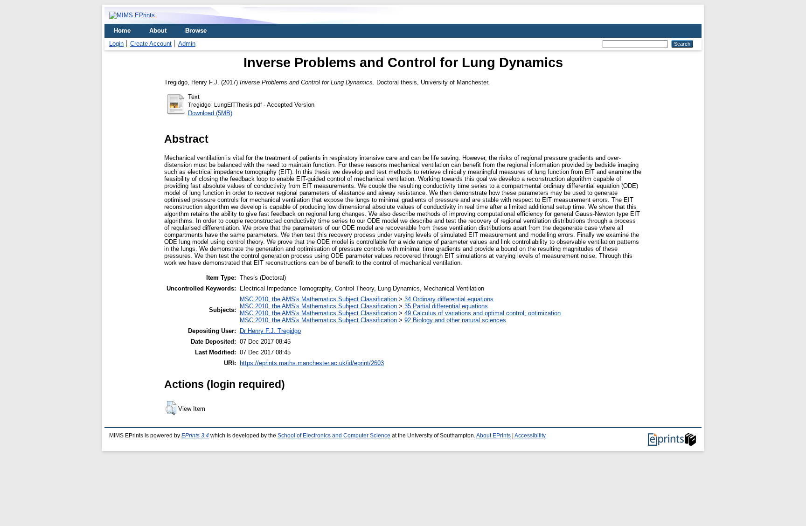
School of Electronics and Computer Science (334, 435)
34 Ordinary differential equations (448, 299)
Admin (186, 43)
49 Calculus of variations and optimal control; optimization (482, 313)
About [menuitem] (158, 30)
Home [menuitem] (122, 30)
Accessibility (530, 435)
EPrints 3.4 (195, 435)
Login (116, 43)
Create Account (151, 43)
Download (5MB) (210, 113)
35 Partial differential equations (446, 306)
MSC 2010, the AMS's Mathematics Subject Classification (318, 299)
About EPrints (493, 435)
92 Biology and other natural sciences (455, 320)
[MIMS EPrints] (132, 15)
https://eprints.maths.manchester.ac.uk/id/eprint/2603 (312, 363)
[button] (171, 408)
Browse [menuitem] (196, 30)
